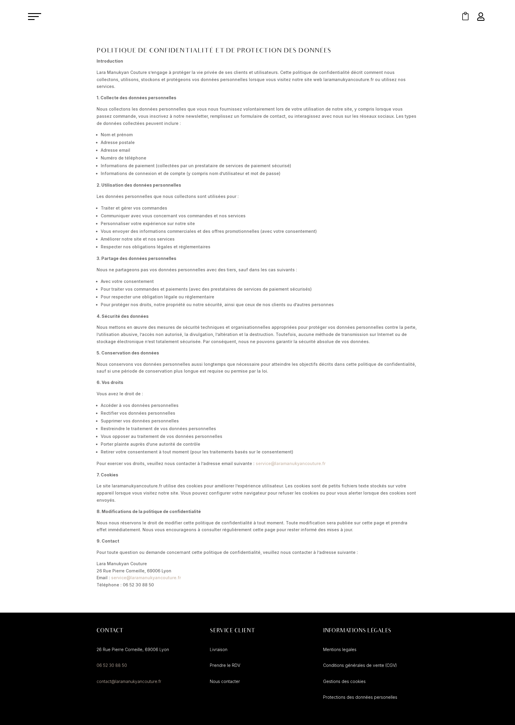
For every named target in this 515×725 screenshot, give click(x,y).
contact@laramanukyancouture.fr (129, 681)
